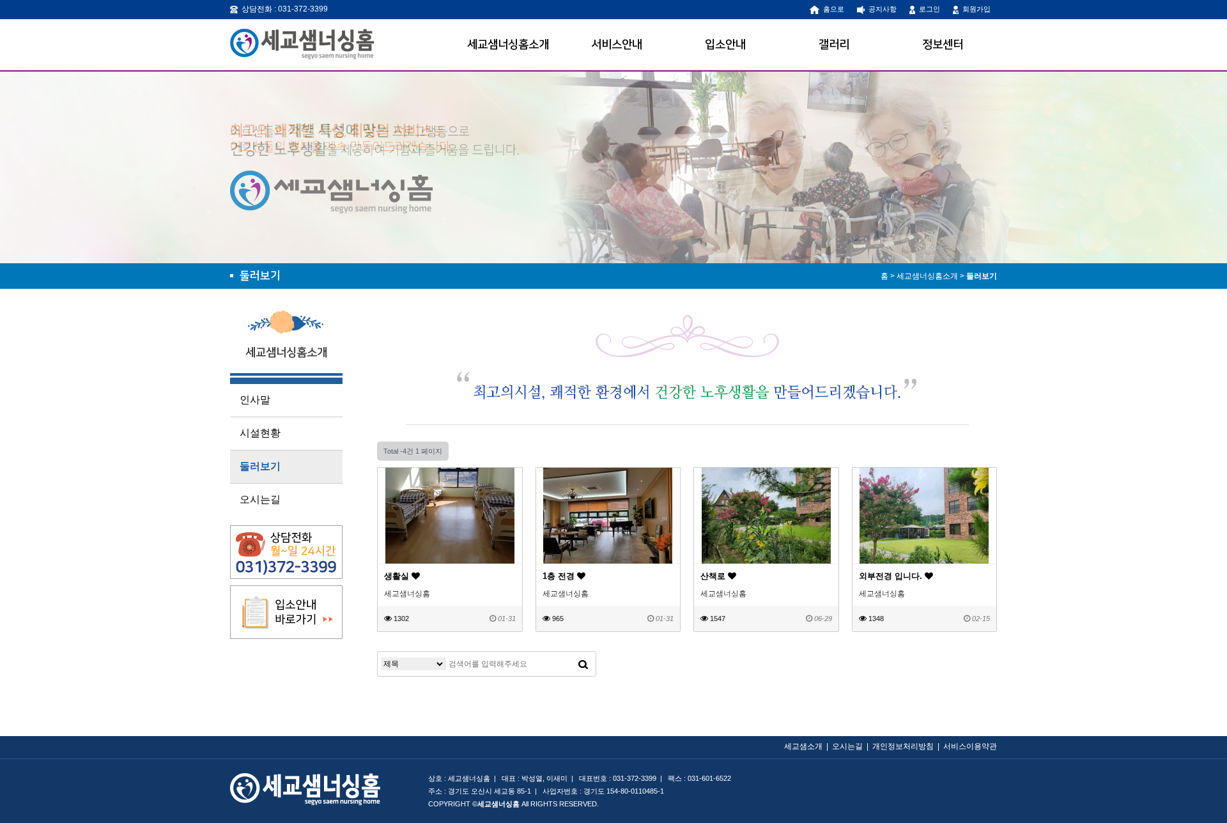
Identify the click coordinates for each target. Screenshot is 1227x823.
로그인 (927, 9)
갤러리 (834, 44)
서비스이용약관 (970, 746)
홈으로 (831, 9)
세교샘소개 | (808, 746)
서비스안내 (616, 44)
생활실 (398, 576)
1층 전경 (560, 576)
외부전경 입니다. (892, 576)
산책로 (714, 576)
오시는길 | (852, 746)
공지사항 (881, 9)
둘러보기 (981, 276)
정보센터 (942, 44)
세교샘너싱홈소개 (508, 44)
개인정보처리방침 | (907, 746)
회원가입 (975, 9)
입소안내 (725, 44)
